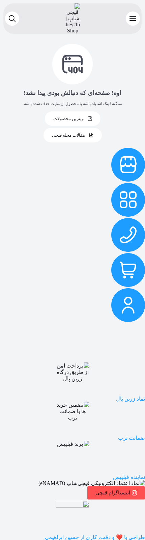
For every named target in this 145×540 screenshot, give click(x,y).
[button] (133, 18)
